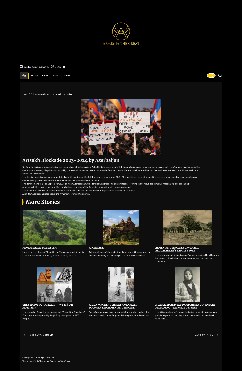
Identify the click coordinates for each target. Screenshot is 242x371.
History (34, 75)
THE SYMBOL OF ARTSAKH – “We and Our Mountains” (47, 306)
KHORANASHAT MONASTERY (40, 247)
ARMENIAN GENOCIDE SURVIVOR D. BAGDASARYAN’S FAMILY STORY (177, 249)
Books (45, 75)
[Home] (24, 75)
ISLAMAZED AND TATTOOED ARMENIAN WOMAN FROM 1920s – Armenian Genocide (185, 306)
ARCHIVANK (96, 247)
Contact (66, 75)
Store (55, 75)
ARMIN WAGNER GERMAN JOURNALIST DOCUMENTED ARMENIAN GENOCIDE (113, 306)
